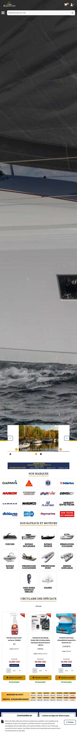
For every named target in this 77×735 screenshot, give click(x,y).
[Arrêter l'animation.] (10, 454)
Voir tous (38, 606)
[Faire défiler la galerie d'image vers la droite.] (67, 438)
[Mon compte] (72, 4)
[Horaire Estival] (38, 466)
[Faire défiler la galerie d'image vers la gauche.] (10, 438)
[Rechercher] (72, 12)
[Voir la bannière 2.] (40, 454)
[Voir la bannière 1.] (36, 454)
